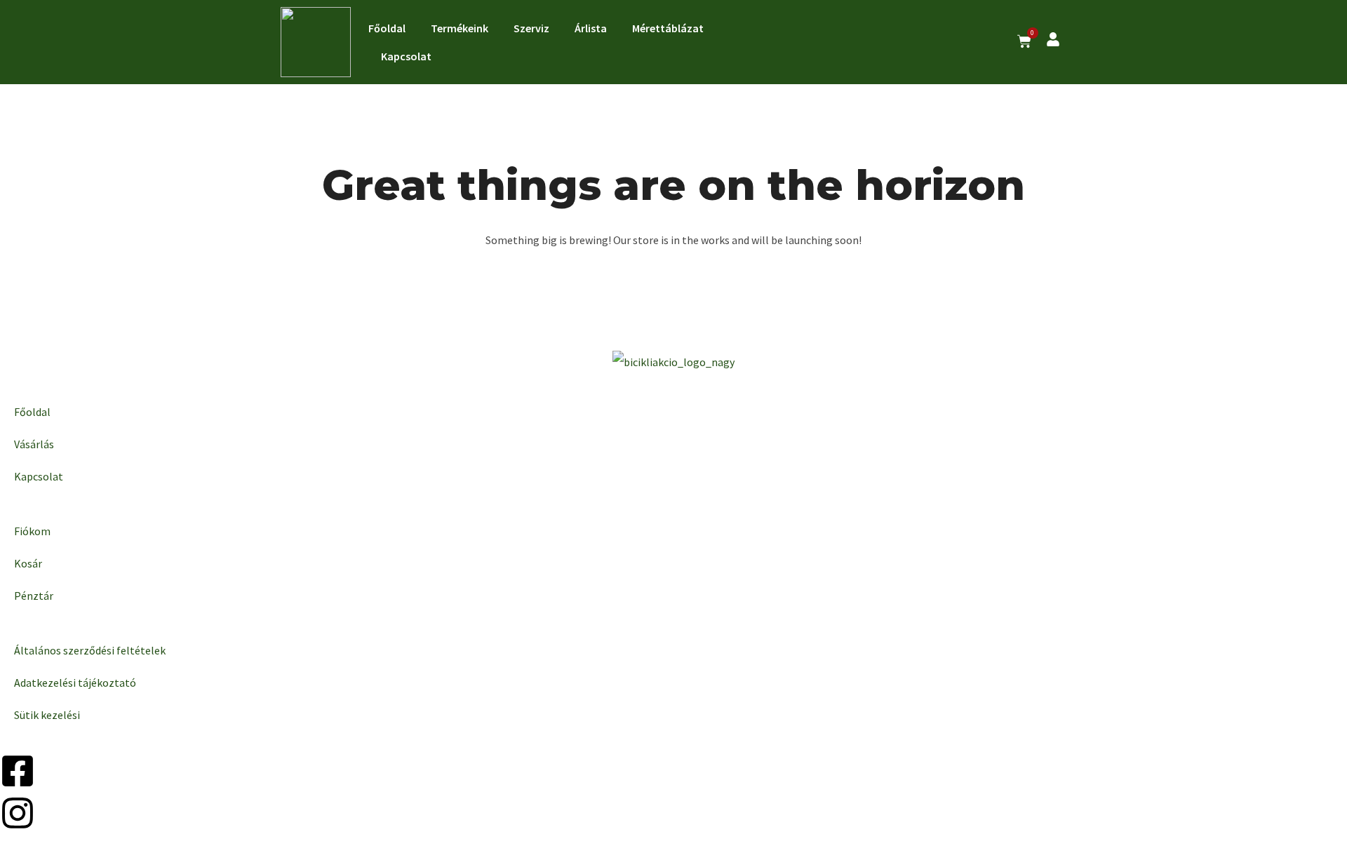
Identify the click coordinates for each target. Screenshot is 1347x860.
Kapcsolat (406, 56)
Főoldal (387, 28)
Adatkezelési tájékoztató (75, 683)
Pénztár (33, 596)
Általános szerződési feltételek (90, 650)
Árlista (591, 28)
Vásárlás (34, 444)
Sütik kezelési (47, 715)
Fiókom (32, 531)
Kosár (28, 563)
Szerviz (531, 28)
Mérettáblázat (668, 28)
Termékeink (459, 28)
